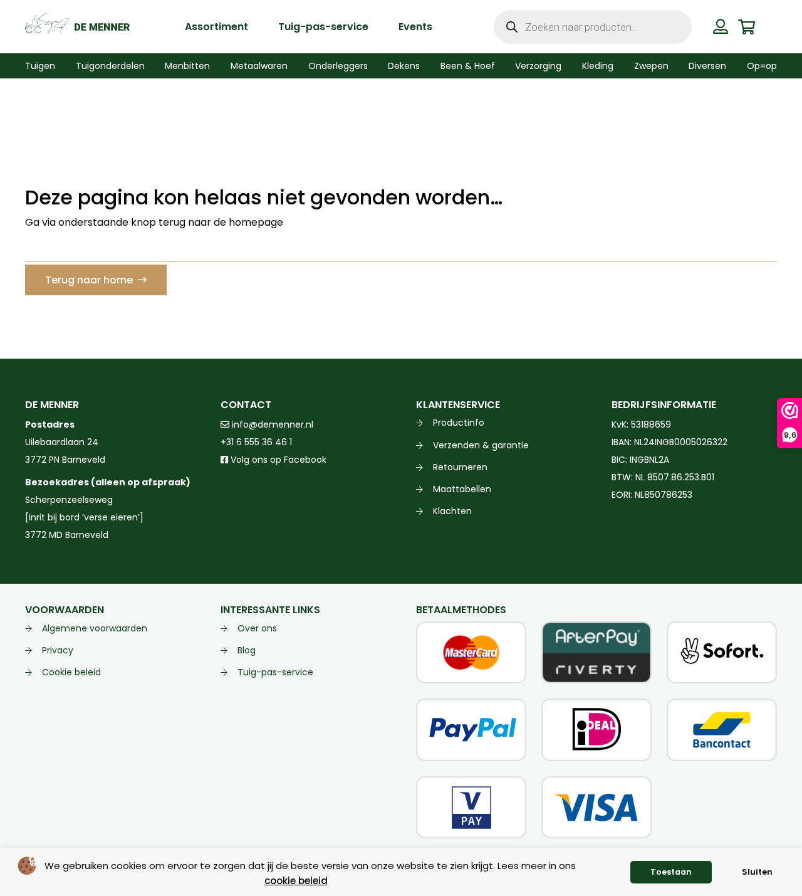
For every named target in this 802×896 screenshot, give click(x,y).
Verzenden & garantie (481, 445)
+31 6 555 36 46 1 (256, 442)
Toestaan (671, 872)
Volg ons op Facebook (277, 459)
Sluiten (757, 872)
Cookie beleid (71, 672)
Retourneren (460, 467)
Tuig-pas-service (275, 672)
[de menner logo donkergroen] (77, 27)
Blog (246, 650)
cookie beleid (296, 880)
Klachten (452, 511)
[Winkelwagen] (746, 26)
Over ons (257, 628)
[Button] (721, 26)
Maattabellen (462, 489)
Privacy (57, 650)
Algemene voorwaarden (94, 628)
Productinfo (458, 422)
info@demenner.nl (271, 424)
